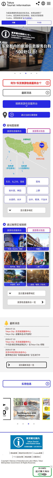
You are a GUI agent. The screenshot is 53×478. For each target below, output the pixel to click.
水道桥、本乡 (15, 199)
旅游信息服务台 (14, 131)
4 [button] (32, 74)
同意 (13, 22)
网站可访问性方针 (25, 453)
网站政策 (14, 453)
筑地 (38, 181)
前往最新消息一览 (26, 365)
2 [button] (21, 74)
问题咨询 (36, 457)
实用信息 (26, 384)
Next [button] (46, 408)
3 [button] (26, 74)
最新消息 (26, 93)
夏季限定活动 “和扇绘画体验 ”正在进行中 (22, 355)
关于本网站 (27, 18)
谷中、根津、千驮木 (38, 199)
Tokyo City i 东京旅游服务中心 (18, 331)
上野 (38, 190)
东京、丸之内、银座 (15, 181)
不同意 (39, 22)
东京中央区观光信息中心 (15, 352)
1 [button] (15, 74)
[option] (26, 49)
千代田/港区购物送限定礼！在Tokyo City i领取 (24, 344)
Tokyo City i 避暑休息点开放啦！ (19, 334)
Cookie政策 (38, 453)
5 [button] (37, 74)
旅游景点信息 (38, 131)
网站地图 (28, 457)
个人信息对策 (18, 457)
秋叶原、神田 (15, 190)
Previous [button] (7, 408)
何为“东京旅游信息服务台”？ (26, 83)
